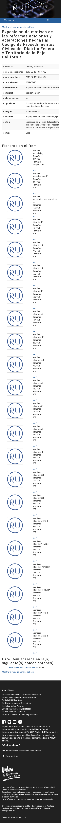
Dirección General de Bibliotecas (16, 709)
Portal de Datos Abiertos (13, 706)
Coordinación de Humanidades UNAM (19, 697)
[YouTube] (14, 722)
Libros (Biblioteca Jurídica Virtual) (23, 668)
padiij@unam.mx (8, 811)
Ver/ (35, 170)
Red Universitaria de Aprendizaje (16, 703)
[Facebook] (4, 722)
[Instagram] (20, 722)
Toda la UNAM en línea (12, 700)
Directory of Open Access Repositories (20, 714)
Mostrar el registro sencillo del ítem (18, 27)
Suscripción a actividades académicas (23, 751)
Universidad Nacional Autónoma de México (21, 695)
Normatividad (12, 756)
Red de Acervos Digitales (13, 712)
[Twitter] (9, 722)
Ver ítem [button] (8, 20)
